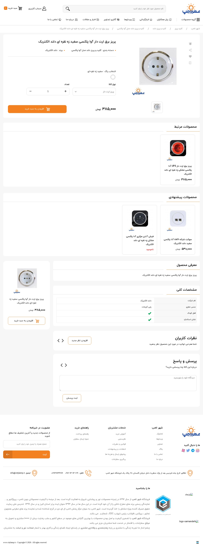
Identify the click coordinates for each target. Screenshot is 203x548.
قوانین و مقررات (119, 444)
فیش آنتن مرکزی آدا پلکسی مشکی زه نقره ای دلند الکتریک (140, 240)
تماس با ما (53, 19)
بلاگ (161, 449)
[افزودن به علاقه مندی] (190, 56)
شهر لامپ (195, 28)
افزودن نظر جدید (80, 340)
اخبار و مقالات (89, 19)
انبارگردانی (144, 19)
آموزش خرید (121, 434)
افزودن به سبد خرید (24, 320)
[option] (178, 160)
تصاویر (160, 444)
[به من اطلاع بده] (190, 44)
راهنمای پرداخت (82, 434)
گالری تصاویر (110, 19)
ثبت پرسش (72, 398)
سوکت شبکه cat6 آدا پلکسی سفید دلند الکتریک (178, 241)
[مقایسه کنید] (190, 63)
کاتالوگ (160, 434)
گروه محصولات (188, 19)
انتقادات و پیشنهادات (117, 449)
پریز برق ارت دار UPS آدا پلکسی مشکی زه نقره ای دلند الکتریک (178, 170)
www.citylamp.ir (9, 542)
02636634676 (57, 473)
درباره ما (70, 19)
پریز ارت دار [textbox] (108, 91)
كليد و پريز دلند (159, 28)
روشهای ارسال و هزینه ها (115, 454)
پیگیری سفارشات (119, 459)
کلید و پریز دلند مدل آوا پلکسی (130, 28)
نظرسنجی (122, 439)
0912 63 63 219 (72, 473)
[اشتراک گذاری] (190, 50)
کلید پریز (178, 28)
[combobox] (94, 92)
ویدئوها (128, 19)
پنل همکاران (162, 19)
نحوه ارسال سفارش (81, 439)
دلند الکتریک (51, 50)
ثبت (45, 454)
